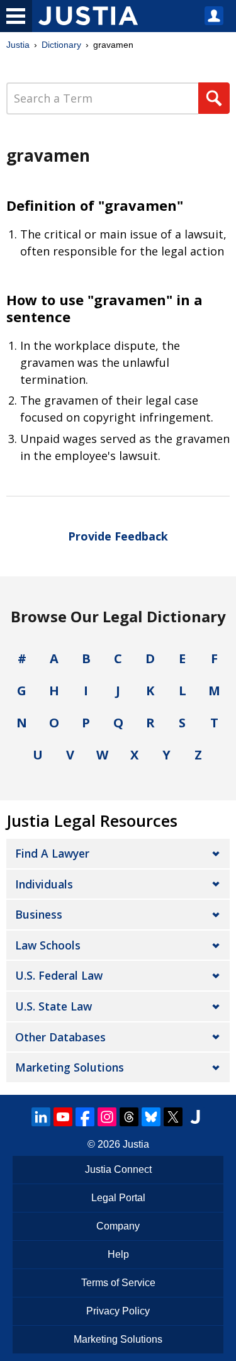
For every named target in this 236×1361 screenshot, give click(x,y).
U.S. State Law (53, 1006)
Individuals (44, 884)
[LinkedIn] (40, 1116)
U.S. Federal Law (59, 975)
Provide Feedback (118, 536)
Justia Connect (118, 1169)
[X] (173, 1116)
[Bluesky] (151, 1116)
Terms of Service (118, 1282)
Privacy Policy (118, 1311)
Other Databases (60, 1037)
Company (118, 1226)
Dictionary (61, 45)
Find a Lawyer (52, 853)
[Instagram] (107, 1116)
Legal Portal (118, 1197)
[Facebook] (85, 1116)
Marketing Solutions (69, 1067)
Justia (18, 45)
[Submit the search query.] (214, 98)
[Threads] (129, 1116)
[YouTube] (62, 1116)
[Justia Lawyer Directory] (195, 1116)
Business (38, 914)
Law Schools (48, 945)
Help (118, 1254)
